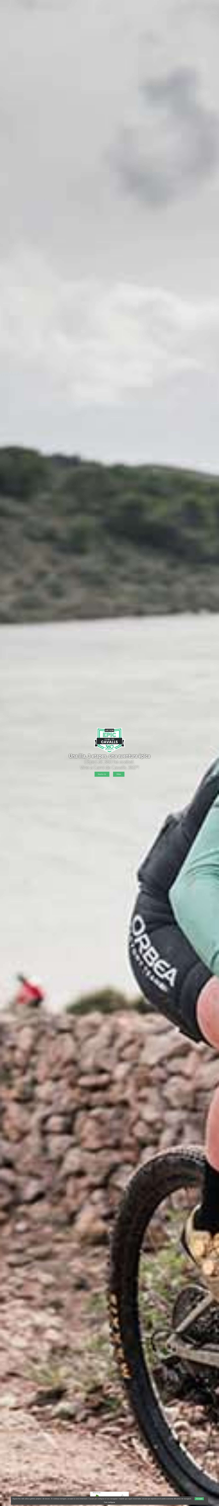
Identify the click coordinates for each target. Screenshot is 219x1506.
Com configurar (109, 1502)
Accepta (199, 1499)
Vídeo (118, 774)
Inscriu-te (102, 774)
